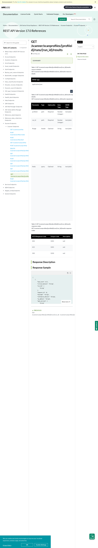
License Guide (25, 14)
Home (5, 25)
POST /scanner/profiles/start (17, 139)
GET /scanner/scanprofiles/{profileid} (20, 154)
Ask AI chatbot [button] (21, 2)
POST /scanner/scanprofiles (18, 145)
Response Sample (82, 59)
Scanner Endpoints (13, 126)
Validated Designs (53, 14)
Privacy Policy (7, 545)
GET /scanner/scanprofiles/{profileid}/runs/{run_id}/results (27, 175)
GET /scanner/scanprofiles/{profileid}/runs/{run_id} (24, 170)
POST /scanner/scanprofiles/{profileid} (20, 160)
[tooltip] (80, 42)
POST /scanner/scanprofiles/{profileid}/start (21, 180)
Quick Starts (38, 14)
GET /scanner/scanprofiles (18, 142)
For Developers (69, 14)
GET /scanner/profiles (16, 129)
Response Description (83, 56)
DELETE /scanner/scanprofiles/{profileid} (20, 149)
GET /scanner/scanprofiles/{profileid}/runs (21, 165)
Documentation (10, 14)
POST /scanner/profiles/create (17, 133)
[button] (92, 536)
